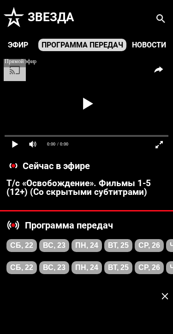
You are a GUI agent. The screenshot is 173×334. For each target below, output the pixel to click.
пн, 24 (86, 245)
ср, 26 (149, 245)
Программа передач (82, 45)
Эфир (18, 45)
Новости (149, 45)
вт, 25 (118, 245)
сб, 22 (21, 245)
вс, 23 (54, 245)
